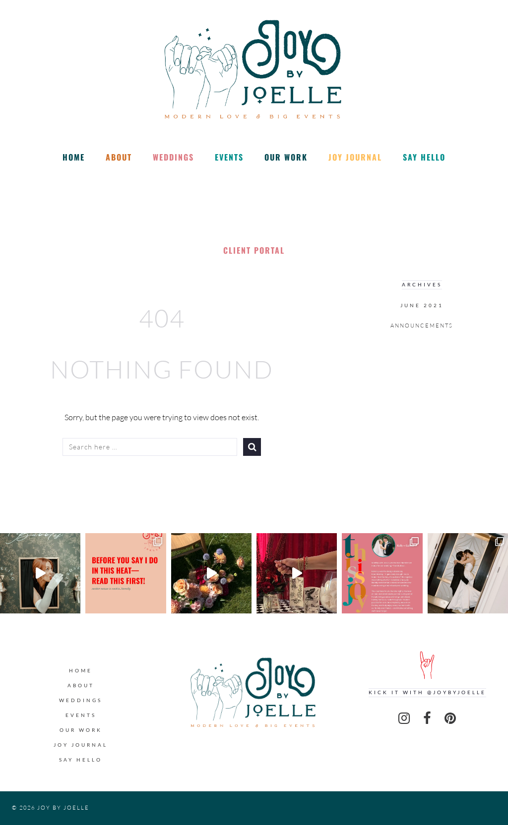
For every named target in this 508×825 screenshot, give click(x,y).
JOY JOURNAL (355, 157)
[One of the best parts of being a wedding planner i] (468, 573)
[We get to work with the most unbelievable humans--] (382, 573)
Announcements (421, 325)
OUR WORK (286, 157)
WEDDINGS (173, 157)
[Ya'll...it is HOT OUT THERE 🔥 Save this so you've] (125, 573)
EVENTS (229, 157)
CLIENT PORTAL (254, 250)
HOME (74, 157)
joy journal (81, 745)
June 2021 (422, 305)
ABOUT (119, 157)
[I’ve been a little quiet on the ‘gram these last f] (40, 573)
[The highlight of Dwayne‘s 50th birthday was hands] (296, 573)
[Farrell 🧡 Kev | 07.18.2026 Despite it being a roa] (211, 573)
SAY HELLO (424, 157)
